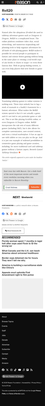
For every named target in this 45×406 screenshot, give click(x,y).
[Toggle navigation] (2, 2)
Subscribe (35, 187)
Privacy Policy (36, 383)
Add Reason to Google (14, 26)
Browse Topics (7, 321)
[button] (42, 2)
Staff (4, 330)
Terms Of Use (6, 386)
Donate (5, 340)
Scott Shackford (7, 14)
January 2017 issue (27, 14)
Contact (5, 354)
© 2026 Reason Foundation (11, 383)
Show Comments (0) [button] (14, 231)
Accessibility (26, 383)
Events (4, 326)
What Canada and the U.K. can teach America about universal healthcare (21, 252)
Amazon (5, 363)
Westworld (22, 197)
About (4, 316)
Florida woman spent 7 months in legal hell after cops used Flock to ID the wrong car (22, 243)
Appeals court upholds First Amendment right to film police (18, 273)
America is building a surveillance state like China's (22, 266)
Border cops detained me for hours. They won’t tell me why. (20, 259)
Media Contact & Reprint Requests (15, 225)
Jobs (4, 335)
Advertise (5, 344)
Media (4, 358)
